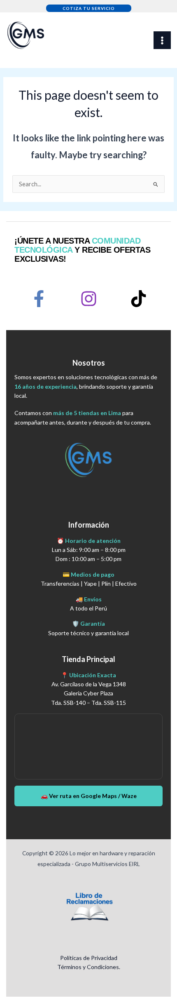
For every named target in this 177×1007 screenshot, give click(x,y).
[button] (88, 8)
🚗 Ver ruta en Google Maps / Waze (89, 795)
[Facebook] (39, 298)
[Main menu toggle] (162, 40)
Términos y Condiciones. (88, 966)
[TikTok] (138, 298)
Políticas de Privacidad (88, 957)
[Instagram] (88, 298)
